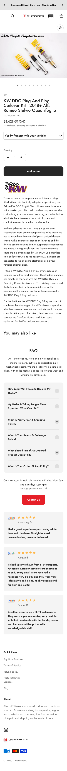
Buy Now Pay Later (13, 659)
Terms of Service (12, 665)
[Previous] (4, 5)
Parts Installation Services (12, 680)
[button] (51, 16)
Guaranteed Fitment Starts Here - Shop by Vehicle (33, 5)
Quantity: (8, 150)
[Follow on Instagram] (6, 729)
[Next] (62, 5)
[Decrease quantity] (8, 157)
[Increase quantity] (21, 157)
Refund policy (11, 671)
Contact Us (33, 499)
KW (6, 95)
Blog (6, 688)
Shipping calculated (26, 125)
